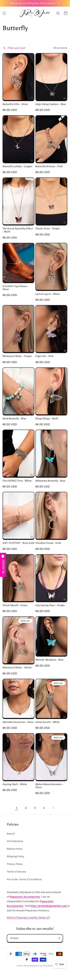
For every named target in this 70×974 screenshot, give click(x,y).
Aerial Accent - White (47, 722)
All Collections (15, 841)
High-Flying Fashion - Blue (50, 104)
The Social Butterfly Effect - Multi (18, 230)
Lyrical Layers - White (47, 293)
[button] (4, 13)
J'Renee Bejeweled (30, 966)
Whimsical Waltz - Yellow (17, 667)
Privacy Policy (15, 864)
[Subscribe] (59, 938)
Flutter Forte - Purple (47, 228)
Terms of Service (16, 871)
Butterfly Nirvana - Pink (49, 166)
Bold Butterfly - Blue (14, 418)
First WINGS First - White (17, 480)
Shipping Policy (15, 856)
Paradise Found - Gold (48, 542)
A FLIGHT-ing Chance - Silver (16, 288)
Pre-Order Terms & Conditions (24, 879)
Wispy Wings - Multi (46, 418)
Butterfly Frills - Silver (15, 104)
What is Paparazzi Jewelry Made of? (28, 917)
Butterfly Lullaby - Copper (17, 166)
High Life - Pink (44, 356)
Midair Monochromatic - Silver (49, 786)
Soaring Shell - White (15, 784)
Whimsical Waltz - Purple (17, 356)
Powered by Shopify (45, 966)
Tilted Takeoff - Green (15, 605)
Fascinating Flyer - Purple (50, 605)
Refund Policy (15, 849)
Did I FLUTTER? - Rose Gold (18, 542)
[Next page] (53, 808)
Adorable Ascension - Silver (18, 722)
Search (11, 833)
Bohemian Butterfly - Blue (50, 480)
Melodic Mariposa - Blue (49, 659)
